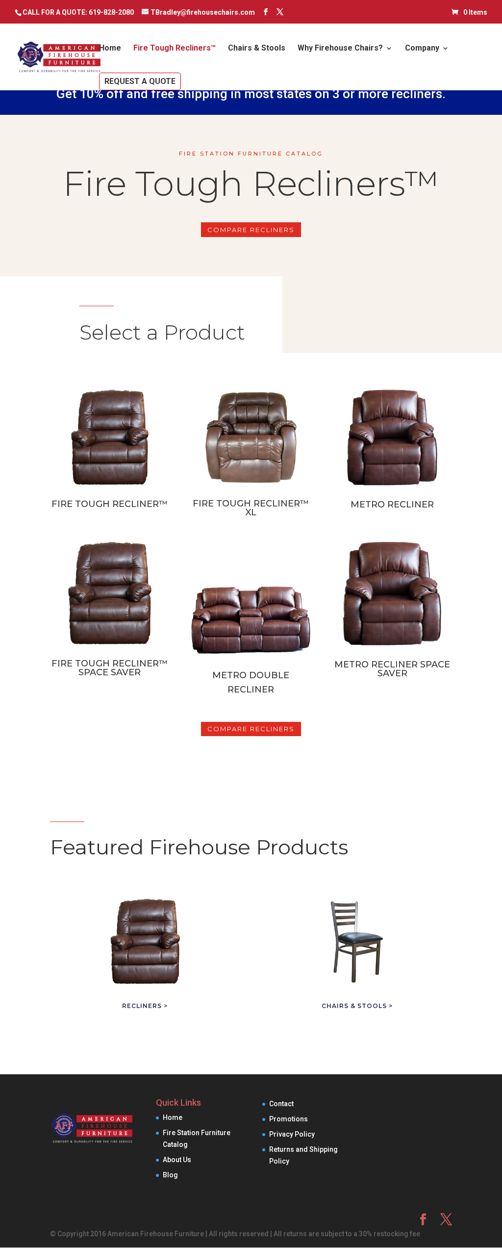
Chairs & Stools (256, 49)
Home (110, 49)
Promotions (288, 1119)
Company (422, 49)
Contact (281, 1104)
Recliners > (145, 1005)
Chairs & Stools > (357, 1005)
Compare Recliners (251, 230)
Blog (170, 1175)
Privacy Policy (292, 1134)
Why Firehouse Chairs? (340, 49)
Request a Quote (140, 81)
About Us (177, 1160)
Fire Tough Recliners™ (174, 49)
